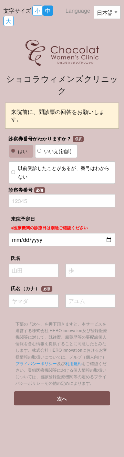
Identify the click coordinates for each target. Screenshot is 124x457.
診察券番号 (26, 189)
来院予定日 (49, 223)
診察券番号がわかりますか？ (45, 138)
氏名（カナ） (30, 288)
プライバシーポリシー (36, 363)
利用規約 (73, 363)
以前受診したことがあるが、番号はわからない (64, 172)
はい (23, 151)
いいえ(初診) (58, 151)
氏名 (16, 257)
